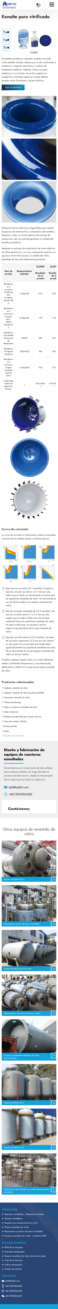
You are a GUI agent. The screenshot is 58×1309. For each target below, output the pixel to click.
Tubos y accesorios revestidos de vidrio (20, 707)
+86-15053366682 (20, 794)
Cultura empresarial (13, 1264)
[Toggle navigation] (52, 4)
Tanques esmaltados (13, 1218)
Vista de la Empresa (14, 1260)
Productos (9, 1210)
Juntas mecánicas (11, 711)
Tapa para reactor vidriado (15, 721)
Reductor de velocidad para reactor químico (22, 716)
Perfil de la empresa (14, 1247)
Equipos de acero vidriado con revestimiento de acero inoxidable (27, 1190)
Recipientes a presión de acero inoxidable (21, 923)
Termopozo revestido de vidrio (17, 697)
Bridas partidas (10, 726)
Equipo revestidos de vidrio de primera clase (25, 1256)
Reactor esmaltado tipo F (14, 879)
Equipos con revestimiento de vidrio (21, 1222)
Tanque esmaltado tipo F (14, 1102)
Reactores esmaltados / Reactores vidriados (24, 1214)
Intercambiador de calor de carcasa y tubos (22, 1013)
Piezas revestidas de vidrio (17, 1227)
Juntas (6, 731)
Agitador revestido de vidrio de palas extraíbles (24, 692)
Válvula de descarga (12, 702)
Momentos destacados (14, 1251)
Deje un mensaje (13, 87)
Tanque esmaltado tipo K (14, 1147)
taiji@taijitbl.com (19, 787)
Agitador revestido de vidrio (16, 687)
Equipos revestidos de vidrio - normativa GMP (25, 1235)
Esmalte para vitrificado (14, 735)
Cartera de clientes (13, 1268)
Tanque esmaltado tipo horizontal (17, 968)
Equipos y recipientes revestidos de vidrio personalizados (21, 1056)
